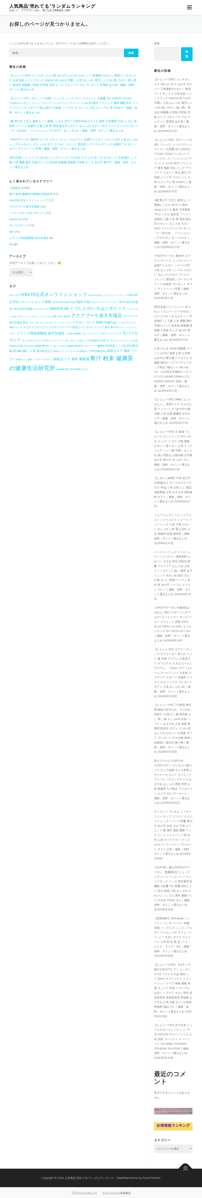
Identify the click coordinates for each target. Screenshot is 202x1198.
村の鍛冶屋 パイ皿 (24, 351)
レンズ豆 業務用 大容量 (93, 340)
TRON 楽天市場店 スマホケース (31, 309)
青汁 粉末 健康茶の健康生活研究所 (30, 194)
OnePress (123, 1178)
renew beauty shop (63, 302)
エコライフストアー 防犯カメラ (67, 327)
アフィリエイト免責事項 (116, 1192)
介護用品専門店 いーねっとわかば (50, 345)
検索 (157, 43)
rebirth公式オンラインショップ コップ (107, 295)
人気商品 (14, 188)
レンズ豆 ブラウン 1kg (71, 340)
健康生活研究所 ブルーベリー (82, 345)
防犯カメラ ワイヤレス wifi (66, 351)
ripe (11, 231)
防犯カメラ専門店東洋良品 (93, 351)
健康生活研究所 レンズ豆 (111, 345)
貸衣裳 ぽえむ (44, 351)
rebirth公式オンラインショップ (28, 200)
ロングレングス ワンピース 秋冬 (122, 340)
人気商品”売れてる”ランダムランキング (52, 6)
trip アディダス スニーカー (104, 302)
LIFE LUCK (14, 295)
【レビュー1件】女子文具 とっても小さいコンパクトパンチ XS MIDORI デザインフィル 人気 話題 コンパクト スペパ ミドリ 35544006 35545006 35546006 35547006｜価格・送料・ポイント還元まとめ (173, 1039)
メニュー (189, 7)
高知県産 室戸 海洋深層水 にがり (72, 369)
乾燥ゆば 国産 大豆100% (21, 345)
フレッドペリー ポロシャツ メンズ (102, 333)
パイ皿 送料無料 (73, 333)
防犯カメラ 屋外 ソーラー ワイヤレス (34, 359)
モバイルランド (19, 225)
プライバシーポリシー (84, 1192)
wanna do (15, 219)
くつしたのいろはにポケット (27, 213)
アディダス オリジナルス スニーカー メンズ (50, 322)
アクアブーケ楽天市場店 (24, 206)
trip (11, 244)
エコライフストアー (35, 327)
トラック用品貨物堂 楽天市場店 (29, 238)
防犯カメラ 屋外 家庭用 (71, 358)
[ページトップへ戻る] (185, 1169)
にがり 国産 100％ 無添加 (57, 316)
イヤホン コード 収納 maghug (94, 322)
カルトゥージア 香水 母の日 (102, 327)
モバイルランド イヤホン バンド (40, 340)
